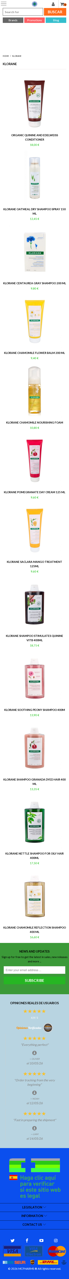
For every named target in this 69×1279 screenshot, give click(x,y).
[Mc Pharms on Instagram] (56, 1240)
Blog (56, 20)
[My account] (55, 4)
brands (12, 20)
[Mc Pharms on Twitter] (12, 1240)
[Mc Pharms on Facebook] (27, 1240)
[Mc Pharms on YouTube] (41, 1240)
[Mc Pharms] (34, 4)
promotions (34, 20)
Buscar (55, 12)
